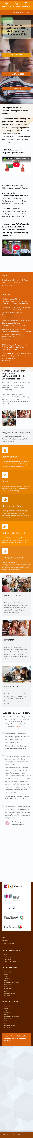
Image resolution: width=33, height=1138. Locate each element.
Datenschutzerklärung (8, 944)
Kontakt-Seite (20, 726)
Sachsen (6, 991)
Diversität (9, 640)
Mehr (27, 1136)
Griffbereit (5, 1135)
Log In (13, 12)
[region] (16, 857)
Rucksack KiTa (16, 1135)
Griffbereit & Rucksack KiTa (17, 1036)
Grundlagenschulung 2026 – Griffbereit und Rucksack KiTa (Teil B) (15, 281)
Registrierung (19, 12)
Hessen (6, 980)
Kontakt (4, 937)
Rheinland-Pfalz (8, 989)
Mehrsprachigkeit (13, 595)
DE (28, 12)
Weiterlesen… (6, 315)
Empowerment (11, 686)
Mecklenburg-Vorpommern (11, 957)
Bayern (6, 974)
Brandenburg (7, 978)
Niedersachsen (8, 959)
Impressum (5, 940)
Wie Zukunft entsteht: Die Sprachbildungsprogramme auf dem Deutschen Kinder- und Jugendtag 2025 (16, 301)
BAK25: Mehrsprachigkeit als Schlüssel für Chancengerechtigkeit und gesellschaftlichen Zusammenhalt (16, 322)
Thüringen (7, 995)
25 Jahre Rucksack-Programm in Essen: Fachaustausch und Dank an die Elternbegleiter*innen (15, 347)
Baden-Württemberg (9, 972)
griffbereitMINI (18, 74)
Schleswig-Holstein (9, 993)
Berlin (5, 955)
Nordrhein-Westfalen (10, 961)
